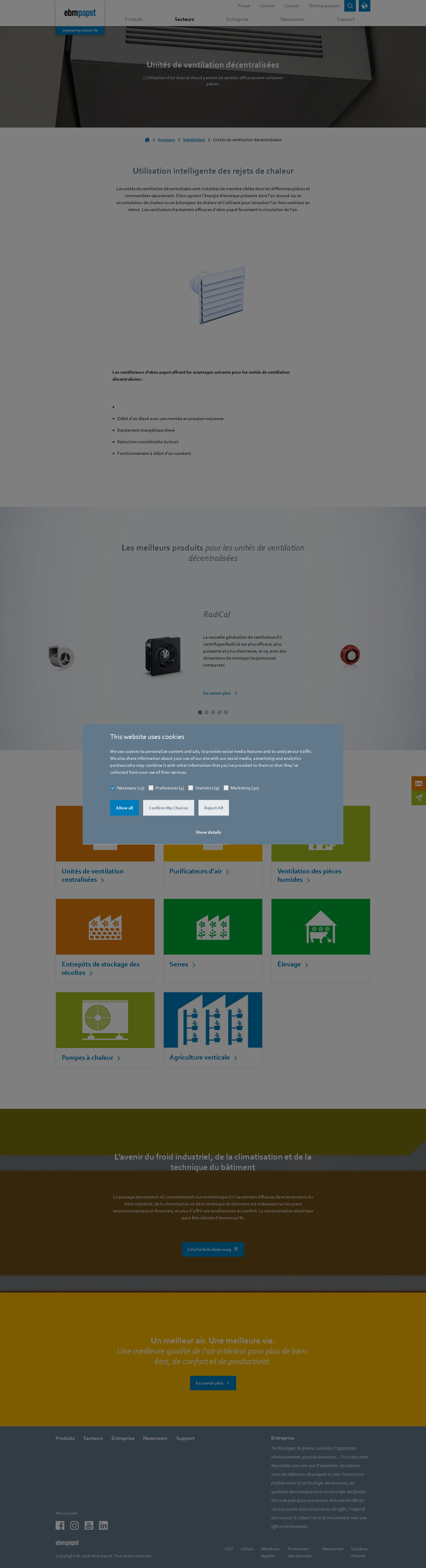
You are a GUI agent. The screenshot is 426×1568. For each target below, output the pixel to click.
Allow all (124, 807)
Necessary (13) (130, 787)
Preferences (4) (170, 787)
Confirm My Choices (168, 807)
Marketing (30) (245, 787)
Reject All (213, 807)
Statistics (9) (207, 787)
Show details (208, 832)
